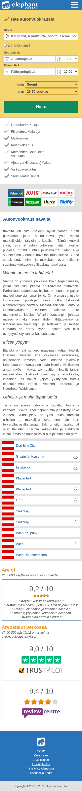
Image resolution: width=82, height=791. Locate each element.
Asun (20, 84)
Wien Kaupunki (27, 533)
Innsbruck (23, 467)
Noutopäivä (12, 52)
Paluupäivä (11, 65)
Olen (21, 91)
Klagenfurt (23, 478)
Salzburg (22, 511)
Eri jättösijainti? (19, 45)
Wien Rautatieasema (31, 555)
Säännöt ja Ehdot (41, 772)
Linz (19, 500)
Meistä (41, 751)
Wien (19, 544)
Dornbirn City (26, 445)
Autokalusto (41, 759)
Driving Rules (41, 764)
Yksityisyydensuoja (41, 768)
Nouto (8, 29)
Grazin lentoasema (30, 456)
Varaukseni (41, 755)
